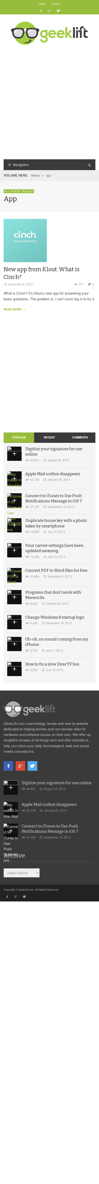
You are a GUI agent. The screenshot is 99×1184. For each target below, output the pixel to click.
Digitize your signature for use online (57, 783)
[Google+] (49, 10)
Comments (80, 437)
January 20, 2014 (59, 479)
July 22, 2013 (56, 532)
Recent (49, 437)
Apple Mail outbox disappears (52, 474)
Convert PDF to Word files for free (56, 570)
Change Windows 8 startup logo (54, 617)
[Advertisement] (49, 101)
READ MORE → (14, 309)
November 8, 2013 (20, 284)
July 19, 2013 (56, 557)
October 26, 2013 (57, 603)
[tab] (19, 437)
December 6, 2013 (60, 576)
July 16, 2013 (54, 670)
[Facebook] (41, 10)
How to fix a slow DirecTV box (52, 664)
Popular (19, 437)
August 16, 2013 (58, 460)
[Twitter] (58, 10)
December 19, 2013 (59, 623)
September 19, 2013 (61, 507)
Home (35, 175)
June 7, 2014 (54, 650)
